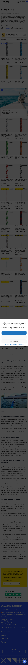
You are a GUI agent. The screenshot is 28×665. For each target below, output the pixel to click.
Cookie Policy (6, 344)
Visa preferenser (14, 341)
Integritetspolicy (13, 344)
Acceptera (14, 333)
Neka (14, 337)
